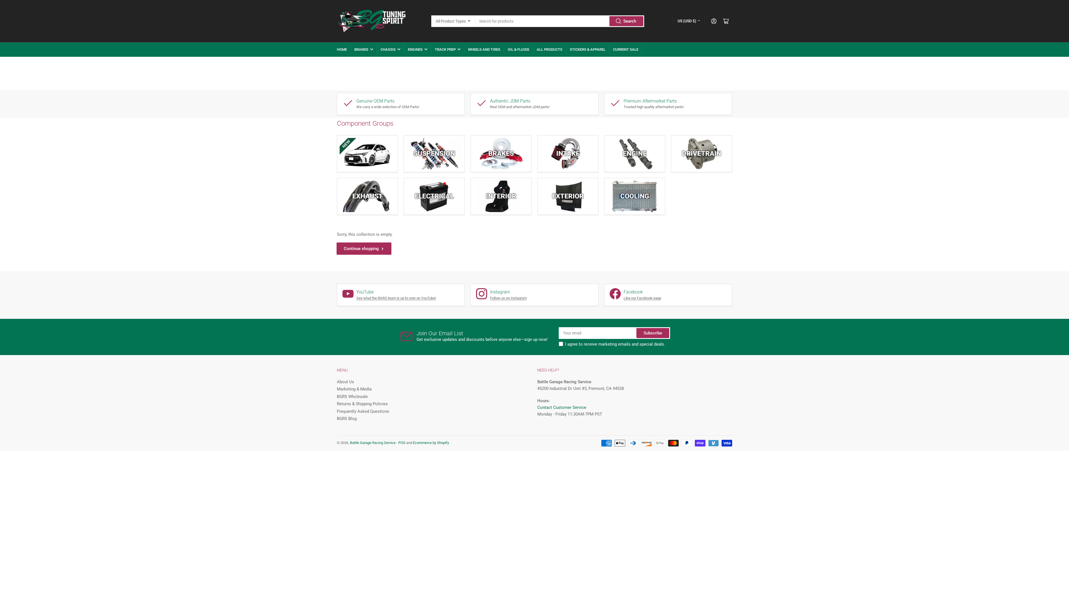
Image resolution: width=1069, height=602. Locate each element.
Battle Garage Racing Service (373, 443)
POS (401, 443)
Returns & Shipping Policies (362, 403)
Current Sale (625, 49)
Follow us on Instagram (508, 298)
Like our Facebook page (642, 298)
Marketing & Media (354, 389)
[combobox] (559, 21)
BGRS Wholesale (352, 396)
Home (342, 49)
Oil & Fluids (518, 49)
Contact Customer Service (561, 407)
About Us (345, 381)
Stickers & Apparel (587, 49)
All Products (549, 49)
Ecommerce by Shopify (431, 443)
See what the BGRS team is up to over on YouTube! (396, 298)
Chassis (388, 49)
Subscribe (653, 333)
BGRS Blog (347, 418)
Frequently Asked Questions (363, 411)
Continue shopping (361, 248)
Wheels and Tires (484, 49)
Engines (415, 49)
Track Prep (445, 49)
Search (629, 21)
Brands (361, 49)
